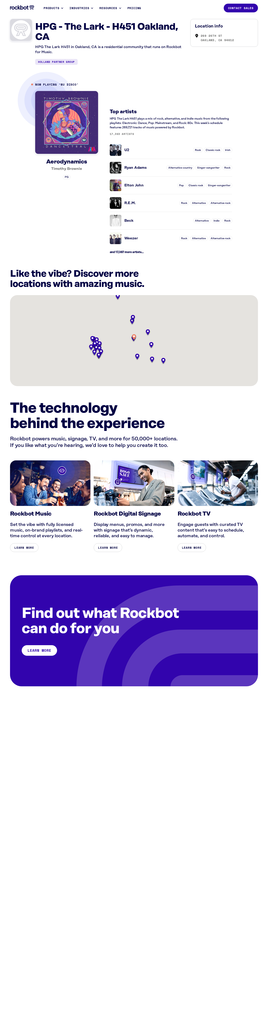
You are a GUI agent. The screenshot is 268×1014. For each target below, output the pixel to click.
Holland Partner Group (56, 62)
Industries (79, 8)
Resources (108, 8)
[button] (134, 337)
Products (51, 8)
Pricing (134, 8)
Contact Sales (241, 8)
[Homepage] (22, 7)
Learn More (24, 547)
